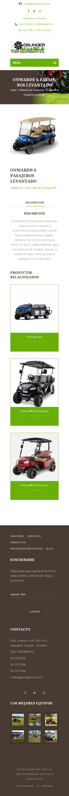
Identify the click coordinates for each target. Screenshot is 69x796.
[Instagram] (40, 11)
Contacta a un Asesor (35, 18)
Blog (49, 548)
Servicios (34, 536)
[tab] (35, 202)
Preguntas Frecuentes (26, 548)
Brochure (47, 786)
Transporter (34, 336)
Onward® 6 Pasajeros (34, 411)
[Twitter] (34, 11)
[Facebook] (28, 11)
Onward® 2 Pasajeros (34, 485)
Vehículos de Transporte (31, 90)
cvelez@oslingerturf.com (36, 3)
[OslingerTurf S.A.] (28, 47)
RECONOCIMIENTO (25, 786)
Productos (18, 542)
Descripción (35, 202)
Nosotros (17, 536)
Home (13, 90)
